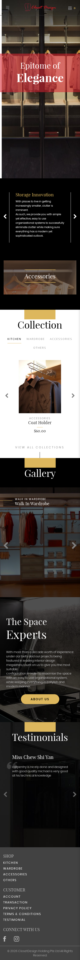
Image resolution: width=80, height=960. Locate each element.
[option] (40, 217)
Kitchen (14, 339)
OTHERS (39, 348)
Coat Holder (40, 422)
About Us (40, 699)
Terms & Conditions (22, 914)
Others (10, 880)
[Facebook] (5, 939)
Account (12, 896)
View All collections (39, 447)
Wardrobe (35, 339)
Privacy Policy (17, 908)
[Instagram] (17, 939)
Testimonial (14, 919)
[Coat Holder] (39, 386)
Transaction (15, 902)
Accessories (40, 276)
